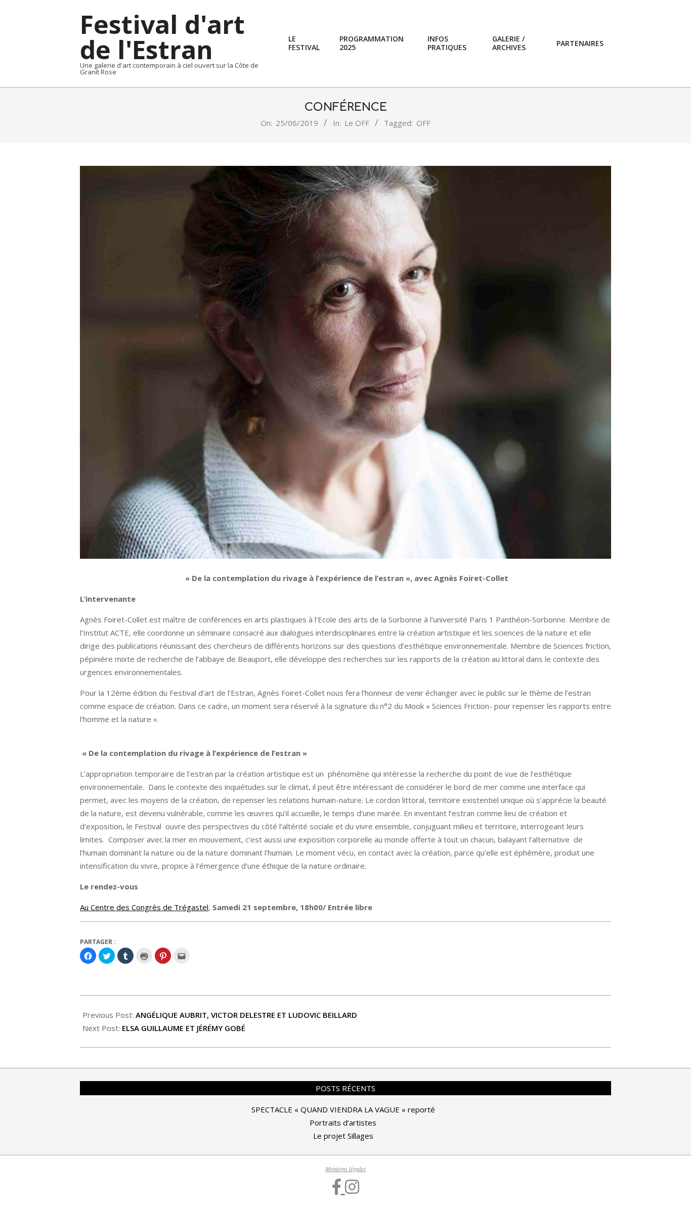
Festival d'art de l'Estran (162, 37)
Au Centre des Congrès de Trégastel (144, 907)
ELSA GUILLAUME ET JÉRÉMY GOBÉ (183, 1028)
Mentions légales (345, 1169)
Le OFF (356, 123)
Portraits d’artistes (343, 1122)
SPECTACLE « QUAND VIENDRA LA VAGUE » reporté (343, 1109)
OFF (423, 123)
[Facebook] (338, 1186)
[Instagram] (352, 1186)
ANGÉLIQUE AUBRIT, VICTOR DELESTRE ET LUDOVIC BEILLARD (246, 1015)
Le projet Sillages (343, 1136)
